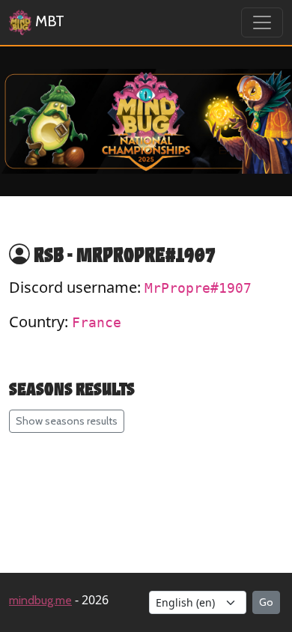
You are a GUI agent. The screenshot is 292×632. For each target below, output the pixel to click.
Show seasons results (67, 421)
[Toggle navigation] (262, 22)
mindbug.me (40, 600)
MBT (47, 21)
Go (266, 602)
